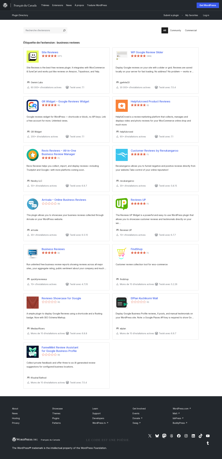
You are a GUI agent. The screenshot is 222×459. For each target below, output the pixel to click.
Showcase (57, 408)
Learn (95, 408)
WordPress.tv (100, 423)
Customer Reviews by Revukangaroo (154, 150)
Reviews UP (138, 199)
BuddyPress (180, 423)
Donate (138, 418)
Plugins (55, 418)
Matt (176, 413)
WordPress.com (182, 408)
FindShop (137, 249)
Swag (137, 423)
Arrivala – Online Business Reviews (64, 199)
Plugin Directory (20, 15)
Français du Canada (50, 440)
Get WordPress (207, 5)
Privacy (15, 423)
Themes (56, 413)
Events (136, 413)
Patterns (56, 423)
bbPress (178, 418)
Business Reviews (53, 249)
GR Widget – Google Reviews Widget (65, 101)
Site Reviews (50, 52)
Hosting (16, 418)
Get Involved (139, 408)
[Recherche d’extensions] (64, 30)
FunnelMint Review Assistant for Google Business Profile (60, 349)
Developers (98, 418)
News (15, 413)
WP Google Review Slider (147, 52)
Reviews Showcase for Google (61, 298)
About (15, 408)
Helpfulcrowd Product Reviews (150, 101)
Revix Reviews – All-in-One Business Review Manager (59, 152)
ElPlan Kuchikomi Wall (144, 298)
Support (96, 413)
